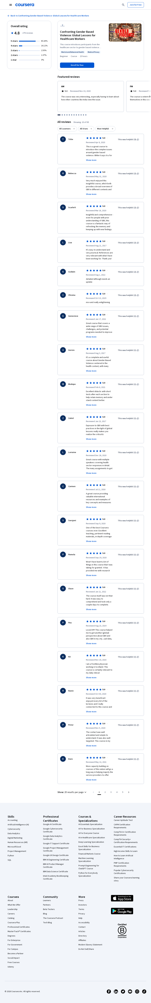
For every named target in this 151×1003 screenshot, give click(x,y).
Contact (81, 927)
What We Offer (14, 904)
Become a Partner (15, 953)
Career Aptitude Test (123, 820)
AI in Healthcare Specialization (91, 837)
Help (80, 918)
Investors (82, 904)
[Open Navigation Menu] (10, 4)
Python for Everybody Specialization (88, 874)
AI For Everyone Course (88, 833)
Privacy (81, 913)
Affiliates (82, 940)
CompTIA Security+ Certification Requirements (126, 841)
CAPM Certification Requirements (122, 826)
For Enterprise (14, 940)
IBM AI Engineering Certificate (56, 859)
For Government (15, 944)
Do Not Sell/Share (86, 949)
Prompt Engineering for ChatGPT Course (88, 867)
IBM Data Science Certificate (55, 871)
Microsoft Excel (14, 846)
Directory (82, 935)
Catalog (11, 918)
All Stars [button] (84, 128)
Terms (81, 909)
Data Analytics (14, 833)
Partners (47, 904)
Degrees (11, 935)
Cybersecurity (14, 829)
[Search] (123, 4)
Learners (47, 900)
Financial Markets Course (89, 853)
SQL (9, 860)
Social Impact (13, 958)
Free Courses (14, 962)
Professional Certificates (19, 927)
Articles (81, 931)
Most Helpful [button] (103, 128)
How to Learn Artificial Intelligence (123, 857)
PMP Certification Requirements (121, 864)
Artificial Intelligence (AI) (18, 824)
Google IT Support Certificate (56, 843)
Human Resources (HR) (18, 842)
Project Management (17, 851)
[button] (72, 792)
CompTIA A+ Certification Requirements (125, 833)
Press (81, 900)
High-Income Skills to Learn (125, 851)
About (10, 900)
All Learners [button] (64, 128)
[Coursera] (24, 5)
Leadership (13, 909)
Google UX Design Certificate (56, 855)
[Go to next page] (128, 792)
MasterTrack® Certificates (19, 931)
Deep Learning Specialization (91, 842)
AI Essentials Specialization (90, 824)
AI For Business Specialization (91, 828)
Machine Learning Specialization (86, 860)
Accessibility (84, 922)
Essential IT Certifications (125, 846)
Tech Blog (47, 922)
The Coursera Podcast (53, 918)
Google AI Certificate (52, 824)
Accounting (13, 820)
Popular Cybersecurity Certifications (124, 872)
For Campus (13, 949)
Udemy (11, 966)
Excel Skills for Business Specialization (89, 848)
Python (11, 855)
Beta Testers (49, 909)
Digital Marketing (15, 837)
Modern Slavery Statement (90, 944)
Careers (11, 913)
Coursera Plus (14, 922)
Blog (45, 913)
